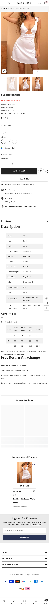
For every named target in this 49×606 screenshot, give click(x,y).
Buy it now (24, 179)
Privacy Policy (36, 525)
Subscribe (24, 537)
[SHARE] (46, 171)
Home (3, 9)
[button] (41, 72)
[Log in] (39, 3)
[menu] (2, 3)
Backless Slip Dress (24, 499)
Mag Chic (11, 105)
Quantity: (4, 159)
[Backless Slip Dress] (24, 472)
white (14, 495)
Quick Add (24, 486)
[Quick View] (33, 464)
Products (11, 9)
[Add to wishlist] (41, 171)
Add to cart (19, 171)
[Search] (9, 3)
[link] (12, 442)
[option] (24, 43)
